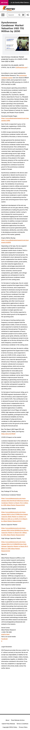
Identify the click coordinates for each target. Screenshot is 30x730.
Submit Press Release (8, 723)
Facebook (4, 639)
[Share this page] (27, 14)
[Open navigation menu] (2, 14)
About (7, 720)
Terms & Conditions (22, 723)
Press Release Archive (17, 720)
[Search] (19, 15)
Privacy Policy (23, 727)
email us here (5, 634)
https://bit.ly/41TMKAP (8, 434)
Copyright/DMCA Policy (10, 727)
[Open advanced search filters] (23, 15)
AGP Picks (4, 2)
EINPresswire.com (21, 67)
